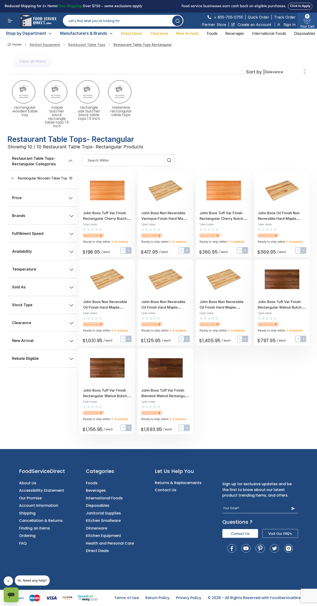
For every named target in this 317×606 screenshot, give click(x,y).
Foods (212, 33)
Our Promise (30, 498)
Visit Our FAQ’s (280, 534)
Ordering (27, 535)
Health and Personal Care (110, 543)
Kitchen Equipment (45, 45)
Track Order (285, 17)
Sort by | (255, 72)
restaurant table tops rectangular (142, 45)
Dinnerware (96, 528)
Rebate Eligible (25, 358)
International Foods (269, 33)
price (17, 197)
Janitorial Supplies (103, 513)
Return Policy (157, 597)
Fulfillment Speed (27, 233)
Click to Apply (300, 6)
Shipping (27, 513)
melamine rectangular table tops (121, 111)
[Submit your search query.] (177, 21)
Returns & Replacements (178, 482)
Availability (22, 251)
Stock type (22, 305)
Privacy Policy (188, 597)
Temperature (24, 269)
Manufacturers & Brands (83, 33)
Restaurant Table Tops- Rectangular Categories (34, 161)
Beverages (234, 33)
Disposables (304, 33)
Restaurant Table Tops (86, 45)
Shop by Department (26, 33)
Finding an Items (34, 528)
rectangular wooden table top (25, 111)
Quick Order (258, 17)
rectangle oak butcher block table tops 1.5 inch (89, 113)
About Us (27, 483)
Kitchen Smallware (103, 520)
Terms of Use (126, 597)
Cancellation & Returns (41, 520)
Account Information (38, 505)
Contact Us (165, 490)
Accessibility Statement (41, 490)
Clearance (159, 33)
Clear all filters (32, 61)
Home (17, 44)
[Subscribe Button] (293, 508)
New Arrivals (187, 33)
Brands (18, 215)
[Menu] (10, 20)
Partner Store (214, 24)
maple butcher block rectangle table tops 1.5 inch (57, 116)
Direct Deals (131, 33)
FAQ (23, 543)
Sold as (19, 287)
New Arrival (22, 340)
